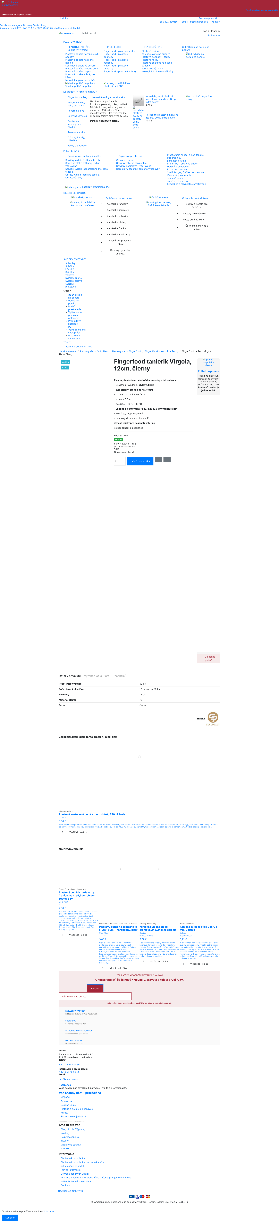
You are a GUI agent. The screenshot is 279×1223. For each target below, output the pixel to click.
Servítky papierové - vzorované (133, 165)
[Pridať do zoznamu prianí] (138, 807)
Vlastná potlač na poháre (79, 86)
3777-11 (102, 936)
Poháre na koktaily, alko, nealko (75, 124)
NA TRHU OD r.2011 (73, 1040)
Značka (201, 718)
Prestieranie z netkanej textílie (84, 156)
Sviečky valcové (69, 273)
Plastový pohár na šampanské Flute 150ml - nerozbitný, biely (118, 928)
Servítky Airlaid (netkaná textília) (83, 160)
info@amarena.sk (68, 1079)
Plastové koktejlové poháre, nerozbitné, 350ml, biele (92, 814)
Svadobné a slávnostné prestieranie (186, 183)
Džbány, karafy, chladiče (76, 139)
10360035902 (186, 936)
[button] (139, 290)
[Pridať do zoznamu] (158, 459)
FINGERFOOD (113, 47)
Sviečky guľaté (73, 277)
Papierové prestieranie (131, 156)
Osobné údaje (68, 1104)
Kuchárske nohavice (117, 216)
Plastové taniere (150, 51)
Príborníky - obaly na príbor (182, 163)
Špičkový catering (100, 125)
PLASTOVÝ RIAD (153, 47)
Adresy (64, 1112)
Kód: (116, 435)
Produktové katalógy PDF (74, 323)
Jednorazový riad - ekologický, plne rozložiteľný (157, 70)
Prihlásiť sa (67, 1101)
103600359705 (146, 936)
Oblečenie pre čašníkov (195, 198)
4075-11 (62, 817)
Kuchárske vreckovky (118, 234)
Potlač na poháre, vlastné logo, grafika (262, 10)
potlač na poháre (75, 296)
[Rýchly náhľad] (141, 807)
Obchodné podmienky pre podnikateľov (82, 1162)
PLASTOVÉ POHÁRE (79, 48)
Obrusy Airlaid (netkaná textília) (82, 174)
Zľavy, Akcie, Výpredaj (73, 1129)
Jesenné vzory (175, 178)
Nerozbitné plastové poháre (80, 80)
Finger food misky (78, 97)
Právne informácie (71, 1169)
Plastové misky (150, 59)
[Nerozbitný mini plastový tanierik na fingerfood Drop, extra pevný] (138, 100)
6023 (61, 904)
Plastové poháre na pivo (78, 71)
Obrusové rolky (73, 177)
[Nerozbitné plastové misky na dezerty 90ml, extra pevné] (138, 117)
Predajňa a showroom (74, 337)
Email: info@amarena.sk (195, 21)
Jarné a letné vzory (177, 181)
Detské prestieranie (177, 166)
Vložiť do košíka (141, 461)
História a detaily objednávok (77, 1108)
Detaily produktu (70, 676)
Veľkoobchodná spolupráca (77, 331)
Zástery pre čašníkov (194, 213)
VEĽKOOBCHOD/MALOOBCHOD (79, 1031)
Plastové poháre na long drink (81, 68)
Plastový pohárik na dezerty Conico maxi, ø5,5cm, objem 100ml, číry (76, 895)
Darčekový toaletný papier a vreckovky (138, 168)
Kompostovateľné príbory (156, 53)
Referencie (65, 1084)
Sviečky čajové (73, 280)
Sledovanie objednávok (73, 1116)
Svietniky (70, 263)
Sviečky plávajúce (70, 285)
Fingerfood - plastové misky (119, 51)
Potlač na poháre (73, 302)
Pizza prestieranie (177, 169)
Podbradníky (174, 157)
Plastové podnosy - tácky (156, 56)
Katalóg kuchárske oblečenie (83, 204)
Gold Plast (63, 902)
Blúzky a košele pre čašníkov (197, 205)
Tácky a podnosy (77, 145)
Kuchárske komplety (118, 210)
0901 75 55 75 (45, 28)
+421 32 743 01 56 (69, 1064)
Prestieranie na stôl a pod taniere (185, 154)
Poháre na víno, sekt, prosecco (76, 104)
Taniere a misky (76, 132)
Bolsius (143, 933)
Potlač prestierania (74, 308)
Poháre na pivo (76, 110)
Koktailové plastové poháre (80, 65)
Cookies (65, 1185)
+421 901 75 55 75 (69, 1071)
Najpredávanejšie (70, 1136)
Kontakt (216, 21)
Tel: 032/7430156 (168, 21)
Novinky (63, 18)
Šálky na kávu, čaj (77, 115)
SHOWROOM (70, 1021)
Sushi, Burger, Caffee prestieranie (185, 172)
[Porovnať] (140, 807)
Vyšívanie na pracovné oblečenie (75, 315)
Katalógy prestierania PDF (96, 186)
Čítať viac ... (50, 1211)
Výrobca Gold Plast (96, 676)
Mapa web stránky (71, 1144)
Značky (65, 1140)
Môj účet (65, 1097)
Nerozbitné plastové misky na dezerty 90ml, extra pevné (161, 116)
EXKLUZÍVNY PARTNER (75, 1011)
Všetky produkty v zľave (78, 346)
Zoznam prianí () (208, 18)
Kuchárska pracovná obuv (120, 242)
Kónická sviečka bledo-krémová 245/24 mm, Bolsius (158, 928)
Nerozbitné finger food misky (108, 97)
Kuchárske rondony (117, 203)
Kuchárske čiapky (116, 228)
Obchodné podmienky (73, 1158)
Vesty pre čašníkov (193, 219)
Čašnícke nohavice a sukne (196, 227)
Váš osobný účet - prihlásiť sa (80, 1093)
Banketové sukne (176, 160)
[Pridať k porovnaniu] (167, 459)
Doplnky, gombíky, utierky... (120, 252)
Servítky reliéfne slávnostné (131, 163)
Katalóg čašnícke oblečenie (159, 204)
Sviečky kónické (69, 268)
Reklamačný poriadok (72, 1166)
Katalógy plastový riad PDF (117, 85)
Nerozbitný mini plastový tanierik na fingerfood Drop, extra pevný (160, 99)
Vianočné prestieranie (179, 175)
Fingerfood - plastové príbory (120, 71)
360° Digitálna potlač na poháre (195, 48)
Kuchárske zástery (117, 222)
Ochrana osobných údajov (75, 1173)
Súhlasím (10, 1217)
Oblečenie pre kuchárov (119, 198)
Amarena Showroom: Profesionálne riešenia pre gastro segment (96, 1177)
